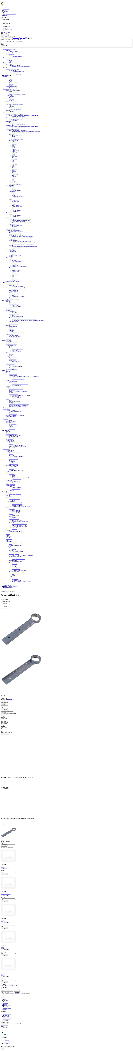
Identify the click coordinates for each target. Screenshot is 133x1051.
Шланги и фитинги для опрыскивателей (21, 222)
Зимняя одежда (12, 360)
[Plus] (15, 872)
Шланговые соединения (17, 482)
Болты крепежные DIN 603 (18, 379)
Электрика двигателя (14, 554)
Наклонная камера (13, 290)
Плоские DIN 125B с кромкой (16, 389)
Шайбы (8, 387)
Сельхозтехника (7, 585)
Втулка (2, 867)
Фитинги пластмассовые (17, 56)
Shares (13, 269)
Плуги (10, 199)
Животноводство (7, 1017)
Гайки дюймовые (13, 381)
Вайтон (13, 467)
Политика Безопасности (13, 993)
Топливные (11, 111)
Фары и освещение (16, 74)
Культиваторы (12, 191)
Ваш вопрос (4, 849)
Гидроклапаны (9, 439)
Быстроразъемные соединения (13, 435)
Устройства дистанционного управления (21, 66)
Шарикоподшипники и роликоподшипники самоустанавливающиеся (28, 320)
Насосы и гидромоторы (11, 434)
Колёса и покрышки (13, 335)
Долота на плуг (15, 201)
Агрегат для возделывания (15, 542)
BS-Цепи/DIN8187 (16, 489)
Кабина (8, 301)
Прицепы (8, 546)
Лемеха (13, 204)
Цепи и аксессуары (13, 324)
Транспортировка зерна (14, 297)
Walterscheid (14, 312)
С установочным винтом (17, 456)
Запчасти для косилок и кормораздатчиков (16, 114)
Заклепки (8, 371)
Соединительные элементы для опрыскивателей (23, 242)
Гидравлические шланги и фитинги (17, 94)
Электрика (8, 339)
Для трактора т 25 (10, 541)
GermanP (10, 699)
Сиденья (11, 302)
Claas (13, 145)
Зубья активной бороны (17, 261)
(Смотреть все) (12, 713)
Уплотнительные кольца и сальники (14, 104)
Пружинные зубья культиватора (19, 266)
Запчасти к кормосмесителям (16, 139)
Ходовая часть (9, 334)
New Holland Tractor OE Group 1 (19, 524)
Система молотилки (13, 292)
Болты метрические (13, 377)
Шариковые (11, 100)
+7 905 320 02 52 (7, 28)
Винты (10, 60)
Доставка (5, 11)
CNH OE (14, 517)
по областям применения (17, 332)
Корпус (2, 921)
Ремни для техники (13, 102)
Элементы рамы (15, 211)
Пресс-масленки (13, 87)
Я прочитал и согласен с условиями (16, 993)
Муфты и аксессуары (17, 505)
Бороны (11, 186)
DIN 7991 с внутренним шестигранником (19, 404)
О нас (4, 999)
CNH (7, 540)
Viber (6, 1041)
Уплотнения (14, 226)
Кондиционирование (14, 304)
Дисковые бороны (16, 260)
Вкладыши (11, 455)
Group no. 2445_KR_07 (17, 504)
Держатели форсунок (17, 225)
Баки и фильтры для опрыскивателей (17, 235)
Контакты (5, 15)
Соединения (9, 432)
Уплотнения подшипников (15, 109)
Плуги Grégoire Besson (17, 206)
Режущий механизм (13, 291)
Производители (7, 1008)
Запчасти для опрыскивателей (16, 231)
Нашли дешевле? (5, 702)
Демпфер (14, 549)
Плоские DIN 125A (13, 390)
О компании (6, 9)
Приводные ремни (10, 484)
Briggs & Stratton (10, 422)
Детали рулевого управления (18, 559)
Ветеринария (9, 341)
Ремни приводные (16, 322)
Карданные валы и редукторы (13, 90)
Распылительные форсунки (15, 545)
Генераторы (9, 420)
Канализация (12, 367)
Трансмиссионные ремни (18, 296)
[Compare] (3, 947)
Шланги (11, 256)
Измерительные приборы (12, 342)
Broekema (14, 144)
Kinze (13, 162)
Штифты (11, 85)
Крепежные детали (13, 51)
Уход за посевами (10, 217)
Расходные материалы (11, 86)
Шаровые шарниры (16, 580)
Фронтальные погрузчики (15, 184)
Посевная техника (10, 249)
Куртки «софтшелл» (16, 362)
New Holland (15, 174)
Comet (13, 146)
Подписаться (17, 992)
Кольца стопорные (13, 82)
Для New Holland (13, 522)
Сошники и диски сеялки (15, 255)
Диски (13, 136)
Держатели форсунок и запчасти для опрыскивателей (24, 246)
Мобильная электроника (14, 65)
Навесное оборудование (11, 307)
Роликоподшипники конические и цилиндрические (24, 319)
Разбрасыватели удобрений (12, 281)
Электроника (9, 64)
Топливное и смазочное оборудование (15, 415)
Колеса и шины (12, 251)
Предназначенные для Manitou (19, 570)
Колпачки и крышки (13, 437)
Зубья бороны (12, 250)
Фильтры (8, 110)
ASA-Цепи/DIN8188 (16, 487)
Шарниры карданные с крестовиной (20, 477)
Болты (10, 79)
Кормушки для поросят (17, 349)
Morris (13, 172)
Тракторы (5, 1020)
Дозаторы (11, 354)
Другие (13, 500)
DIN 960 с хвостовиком (14, 402)
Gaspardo (14, 149)
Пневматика (9, 480)
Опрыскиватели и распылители (13, 230)
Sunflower (14, 176)
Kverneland (14, 159)
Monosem (14, 171)
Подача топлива (12, 424)
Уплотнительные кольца (17, 316)
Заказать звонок (4, 33)
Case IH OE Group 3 (16, 511)
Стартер (11, 426)
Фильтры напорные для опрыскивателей (21, 237)
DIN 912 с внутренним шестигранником (18, 405)
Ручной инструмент (11, 410)
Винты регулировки (16, 270)
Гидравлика (14, 192)
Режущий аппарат (13, 182)
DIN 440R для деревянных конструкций (18, 391)
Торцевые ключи (13, 414)
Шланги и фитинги (13, 240)
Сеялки (10, 214)
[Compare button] (2, 706)
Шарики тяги (15, 579)
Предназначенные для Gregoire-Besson (21, 506)
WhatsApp (7, 1043)
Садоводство (6, 1016)
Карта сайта (6, 1006)
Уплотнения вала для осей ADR (16, 470)
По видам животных (11, 345)
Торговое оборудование (11, 369)
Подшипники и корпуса (14, 317)
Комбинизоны (12, 357)
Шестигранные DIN (16, 385)
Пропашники (15, 265)
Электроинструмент (11, 416)
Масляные (11, 329)
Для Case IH (12, 509)
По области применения (17, 551)
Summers (14, 177)
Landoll (13, 166)
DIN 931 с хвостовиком (14, 401)
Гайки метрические (13, 382)
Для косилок (12, 134)
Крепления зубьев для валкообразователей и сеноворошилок (26, 131)
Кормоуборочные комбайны (12, 299)
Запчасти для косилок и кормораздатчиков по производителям (23, 115)
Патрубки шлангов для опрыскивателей (21, 241)
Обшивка (3, 948)
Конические (12, 461)
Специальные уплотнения (15, 107)
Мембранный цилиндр (17, 561)
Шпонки (11, 84)
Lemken (13, 165)
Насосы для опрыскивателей (18, 221)
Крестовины (15, 475)
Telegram (7, 1040)
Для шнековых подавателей (18, 287)
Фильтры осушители (16, 306)
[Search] (14, 36)
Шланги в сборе (12, 447)
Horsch (13, 155)
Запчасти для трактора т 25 (15, 502)
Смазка (10, 425)
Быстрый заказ (4, 591)
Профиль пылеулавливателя (18, 532)
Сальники (11, 106)
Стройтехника (6, 1019)
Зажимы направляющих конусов (16, 531)
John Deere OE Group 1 (17, 520)
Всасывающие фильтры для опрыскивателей (22, 236)
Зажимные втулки (13, 457)
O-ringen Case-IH (16, 512)
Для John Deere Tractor (14, 519)
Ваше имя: (3, 784)
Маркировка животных (11, 344)
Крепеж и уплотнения (14, 314)
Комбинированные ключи (15, 411)
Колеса (13, 252)
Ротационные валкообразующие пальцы (21, 132)
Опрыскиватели (12, 224)
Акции (5, 1009)
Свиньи (11, 347)
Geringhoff (14, 152)
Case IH (13, 147)
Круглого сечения (13, 466)
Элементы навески (16, 190)
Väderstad (14, 181)
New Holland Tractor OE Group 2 (19, 525)
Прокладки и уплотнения (15, 494)
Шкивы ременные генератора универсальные (22, 555)
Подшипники (9, 95)
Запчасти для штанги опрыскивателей (21, 220)
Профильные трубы (16, 479)
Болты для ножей (13, 374)
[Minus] (1, 872)
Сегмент (3, 975)
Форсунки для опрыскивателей (19, 247)
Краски (8, 417)
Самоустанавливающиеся (15, 452)
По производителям (13, 140)
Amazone (14, 142)
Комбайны (8, 121)
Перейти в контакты (5, 32)
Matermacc (14, 169)
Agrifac (13, 141)
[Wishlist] (2, 947)
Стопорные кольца (13, 394)
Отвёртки (11, 412)
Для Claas (11, 514)
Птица (10, 346)
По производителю (16, 552)
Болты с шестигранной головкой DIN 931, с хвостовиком (25, 376)
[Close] (1, 1)
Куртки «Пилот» (16, 361)
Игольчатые (11, 460)
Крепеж (8, 59)
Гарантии (5, 12)
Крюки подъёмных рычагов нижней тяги (21, 581)
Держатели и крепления (17, 135)
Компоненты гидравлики (12, 92)
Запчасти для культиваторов (15, 119)
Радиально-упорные (13, 464)
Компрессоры (15, 305)
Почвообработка (10, 257)
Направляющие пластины (18, 196)
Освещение (8, 309)
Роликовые (11, 99)
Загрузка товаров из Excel (9, 14)
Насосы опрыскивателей (15, 234)
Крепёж (8, 50)
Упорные (11, 454)
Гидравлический (13, 326)
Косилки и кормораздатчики (13, 129)
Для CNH (11, 516)
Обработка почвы (10, 185)
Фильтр (8, 431)
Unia (13, 180)
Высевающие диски (11, 229)
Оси (13, 574)
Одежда (8, 356)
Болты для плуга (15, 200)
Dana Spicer (14, 529)
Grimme (13, 151)
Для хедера (11, 285)
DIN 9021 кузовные (13, 392)
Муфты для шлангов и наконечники (17, 446)
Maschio (13, 170)
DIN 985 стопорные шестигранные (20, 384)
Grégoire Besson (15, 150)
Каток (13, 194)
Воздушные (11, 327)
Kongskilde (14, 164)
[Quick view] (1, 947)
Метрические (15, 462)
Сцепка (8, 530)
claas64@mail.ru (4, 1025)
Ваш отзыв (4, 799)
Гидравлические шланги (14, 442)
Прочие (10, 97)
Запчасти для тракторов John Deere (20, 521)
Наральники (14, 120)
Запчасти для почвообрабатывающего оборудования (18, 117)
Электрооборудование (14, 72)
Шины (13, 254)
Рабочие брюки (12, 359)
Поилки (8, 352)
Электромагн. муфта (5, 894)
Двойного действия (13, 436)
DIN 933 (11, 400)
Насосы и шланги (10, 54)
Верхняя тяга (15, 577)
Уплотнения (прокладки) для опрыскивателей (22, 244)
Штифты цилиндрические (18, 52)
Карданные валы (13, 311)
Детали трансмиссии (11, 492)
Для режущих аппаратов (17, 286)
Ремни (7, 101)
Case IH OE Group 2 (16, 510)
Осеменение (14, 350)
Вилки (10, 91)
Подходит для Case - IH (14, 122)
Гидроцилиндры (10, 440)
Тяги (13, 209)
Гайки (10, 61)
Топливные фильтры (11, 421)
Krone (13, 160)
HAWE (13, 154)
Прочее (8, 507)
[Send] (14, 712)
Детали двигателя (13, 70)
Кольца (10, 105)
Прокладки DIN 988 (16, 397)
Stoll (13, 179)
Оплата (5, 10)
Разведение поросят (16, 351)
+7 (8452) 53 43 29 (7, 29)
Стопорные (11, 469)
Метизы (13, 189)
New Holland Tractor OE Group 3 (19, 526)
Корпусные (11, 96)
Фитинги (11, 55)
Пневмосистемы (13, 560)
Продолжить (15, 803)
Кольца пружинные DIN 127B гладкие (21, 395)
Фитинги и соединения (14, 481)
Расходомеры (12, 239)
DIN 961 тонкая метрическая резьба (17, 406)
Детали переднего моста (14, 336)
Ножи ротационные (16, 137)
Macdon (13, 167)
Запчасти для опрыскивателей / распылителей (20, 219)
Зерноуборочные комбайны (12, 69)
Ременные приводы (13, 321)
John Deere (14, 156)
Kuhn (13, 161)
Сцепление (11, 547)
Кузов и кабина (12, 289)
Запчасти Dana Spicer (14, 527)
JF (12, 157)
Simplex (10, 486)
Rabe (13, 175)
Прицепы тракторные (11, 501)
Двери (10, 496)
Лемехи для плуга (16, 205)
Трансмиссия (12, 295)
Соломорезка (12, 294)
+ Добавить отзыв (5, 733)
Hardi (10, 232)
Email (2, 834)
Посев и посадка (10, 212)
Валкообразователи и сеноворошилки (18, 130)
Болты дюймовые (13, 375)
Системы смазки (10, 450)
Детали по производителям (18, 116)
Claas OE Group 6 (16, 515)
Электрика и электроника (18, 71)
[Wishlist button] (1, 706)
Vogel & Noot (15, 279)
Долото (13, 202)
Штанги (11, 245)
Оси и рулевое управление (12, 497)
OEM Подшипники (13, 459)
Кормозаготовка (10, 125)
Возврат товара (7, 1005)
